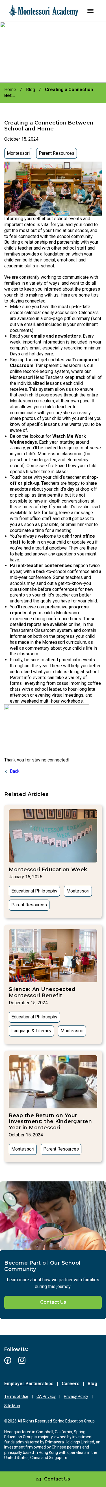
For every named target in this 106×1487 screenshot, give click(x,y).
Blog (92, 1383)
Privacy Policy (76, 1396)
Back (15, 771)
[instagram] (21, 1360)
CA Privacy (46, 1396)
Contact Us (53, 1302)
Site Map (12, 1406)
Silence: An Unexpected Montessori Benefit (42, 992)
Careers (70, 1383)
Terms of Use (16, 1396)
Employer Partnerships (28, 1383)
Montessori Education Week (48, 869)
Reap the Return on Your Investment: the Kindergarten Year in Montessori (50, 1121)
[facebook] (7, 1360)
